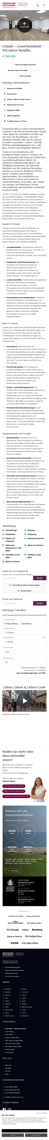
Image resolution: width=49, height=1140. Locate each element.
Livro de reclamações (12, 976)
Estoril (24, 995)
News (7, 1074)
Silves (24, 1010)
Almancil (8, 992)
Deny (13, 1135)
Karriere (7, 1071)
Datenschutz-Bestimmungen (14, 970)
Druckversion (26, 591)
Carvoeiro (25, 992)
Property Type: (9, 619)
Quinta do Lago (27, 1007)
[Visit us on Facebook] (4, 1110)
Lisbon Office (9, 1031)
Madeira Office (10, 1049)
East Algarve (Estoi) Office (13, 1046)
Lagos (24, 998)
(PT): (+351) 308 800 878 (12, 1093)
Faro (6, 998)
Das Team (8, 1068)
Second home (26, 624)
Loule (24, 1001)
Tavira (24, 1013)
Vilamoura (25, 1016)
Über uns (8, 1065)
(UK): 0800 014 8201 (11, 1087)
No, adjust (36, 1135)
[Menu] (44, 5)
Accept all (24, 1131)
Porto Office (9, 1034)
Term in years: (8, 658)
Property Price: (9, 628)
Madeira (8, 1004)
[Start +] (15, 5)
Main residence (12, 624)
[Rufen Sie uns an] (37, 5)
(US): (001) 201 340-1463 (12, 1090)
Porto (7, 1007)
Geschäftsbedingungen (12, 967)
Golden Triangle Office (12, 1037)
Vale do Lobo (9, 1016)
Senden (40, 578)
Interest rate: (8, 647)
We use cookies (8, 1115)
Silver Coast (9, 1010)
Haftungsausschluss (11, 973)
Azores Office (9, 1052)
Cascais (7, 995)
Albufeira (8, 989)
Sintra (7, 1013)
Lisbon (7, 1001)
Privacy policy (41, 1113)
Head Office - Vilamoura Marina (15, 1028)
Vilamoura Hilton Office (12, 1043)
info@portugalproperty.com (14, 1097)
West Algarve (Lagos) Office (14, 1040)
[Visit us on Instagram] (9, 1110)
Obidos (24, 1004)
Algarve (24, 989)
